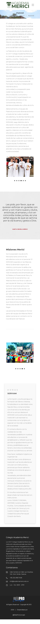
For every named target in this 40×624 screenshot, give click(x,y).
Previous (9, 167)
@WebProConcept (19, 613)
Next (31, 167)
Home (23, 15)
